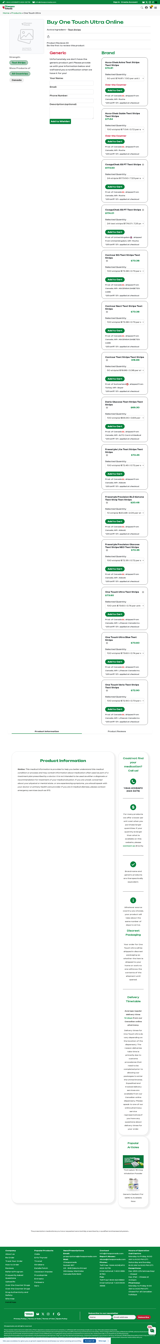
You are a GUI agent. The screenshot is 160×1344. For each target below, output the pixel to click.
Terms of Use (48, 1319)
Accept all (89, 1341)
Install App (10, 1302)
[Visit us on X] (146, 2)
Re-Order (9, 1258)
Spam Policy (61, 1319)
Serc (36, 1286)
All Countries (20, 74)
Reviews (9, 1268)
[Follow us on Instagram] (150, 2)
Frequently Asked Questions (14, 1276)
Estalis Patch (41, 1268)
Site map (9, 1299)
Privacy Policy (20, 1319)
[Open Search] (142, 7)
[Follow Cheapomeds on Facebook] (53, 1314)
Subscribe (143, 1317)
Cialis (37, 1254)
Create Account (129, 2)
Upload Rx (10, 1282)
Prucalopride (40, 1275)
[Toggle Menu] (155, 7)
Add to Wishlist (60, 121)
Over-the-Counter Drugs (17, 1285)
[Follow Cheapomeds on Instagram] (48, 1314)
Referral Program (14, 1272)
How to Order (12, 1265)
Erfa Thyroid (40, 1258)
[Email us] (143, 2)
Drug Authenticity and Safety (16, 1293)
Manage (102, 1341)
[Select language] (156, 2)
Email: (53, 87)
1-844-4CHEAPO (17, 2)
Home (6, 13)
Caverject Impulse (43, 1272)
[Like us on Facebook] (153, 2)
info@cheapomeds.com (45, 2)
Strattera (39, 1265)
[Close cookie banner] (108, 1341)
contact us (129, 846)
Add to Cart (115, 90)
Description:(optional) (63, 104)
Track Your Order (14, 1261)
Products (16, 13)
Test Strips (19, 62)
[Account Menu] (146, 7)
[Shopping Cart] (151, 7)
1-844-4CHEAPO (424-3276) (133, 789)
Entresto (39, 1279)
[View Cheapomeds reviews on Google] (58, 1314)
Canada (17, 80)
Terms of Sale (34, 1319)
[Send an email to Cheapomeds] (37, 1314)
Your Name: (56, 78)
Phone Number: (59, 95)
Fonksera (39, 1282)
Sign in (116, 2)
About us (10, 1254)
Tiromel (38, 1261)
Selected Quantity (115, 74)
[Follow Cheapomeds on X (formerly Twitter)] (42, 1314)
